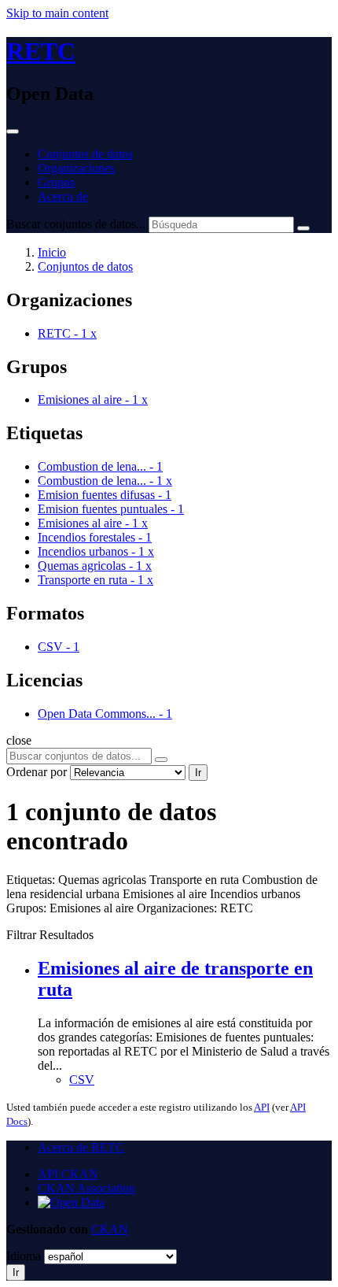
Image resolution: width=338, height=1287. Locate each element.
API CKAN (68, 1174)
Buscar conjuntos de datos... (75, 224)
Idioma (23, 1256)
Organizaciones (76, 168)
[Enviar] (303, 228)
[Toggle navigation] (12, 131)
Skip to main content (57, 13)
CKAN (109, 1229)
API (262, 1107)
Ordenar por (36, 771)
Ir (198, 772)
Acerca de (63, 196)
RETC (40, 51)
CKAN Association (86, 1188)
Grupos (56, 182)
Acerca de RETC (81, 1147)
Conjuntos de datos (85, 154)
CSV (81, 1079)
